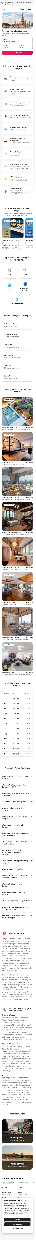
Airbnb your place (26, 9)
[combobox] (17, 41)
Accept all (17, 1219)
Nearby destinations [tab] (8, 1182)
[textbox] (9, 47)
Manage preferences (17, 1228)
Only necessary (17, 1224)
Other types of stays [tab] (22, 1182)
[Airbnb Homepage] (3, 9)
